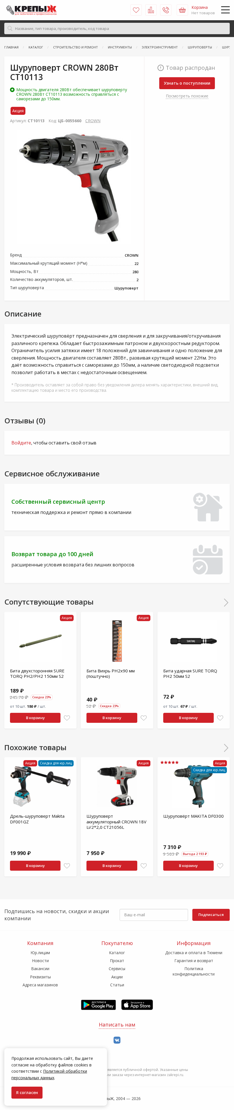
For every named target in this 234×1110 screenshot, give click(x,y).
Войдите (21, 443)
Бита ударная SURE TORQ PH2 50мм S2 (190, 673)
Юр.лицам (40, 952)
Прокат (117, 960)
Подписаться (211, 914)
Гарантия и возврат (193, 960)
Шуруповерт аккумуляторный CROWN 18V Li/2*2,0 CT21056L (116, 821)
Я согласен (27, 1092)
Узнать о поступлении (187, 83)
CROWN (92, 120)
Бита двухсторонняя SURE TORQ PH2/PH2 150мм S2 (37, 673)
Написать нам (117, 1024)
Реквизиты (40, 977)
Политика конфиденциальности (194, 971)
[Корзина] (182, 10)
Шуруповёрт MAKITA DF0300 (193, 816)
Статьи (117, 984)
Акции (117, 977)
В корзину (35, 717)
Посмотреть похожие (187, 96)
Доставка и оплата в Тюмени (193, 952)
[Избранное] (136, 10)
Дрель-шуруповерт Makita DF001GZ (37, 819)
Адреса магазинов (40, 984)
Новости (40, 960)
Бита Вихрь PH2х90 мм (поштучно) (110, 673)
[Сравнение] (151, 10)
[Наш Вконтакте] (117, 1040)
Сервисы (117, 968)
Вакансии (40, 968)
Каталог (117, 952)
